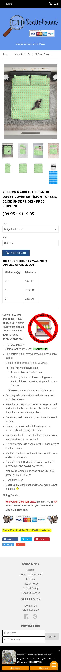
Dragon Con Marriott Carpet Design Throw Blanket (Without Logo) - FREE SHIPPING (36, 660)
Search (31, 570)
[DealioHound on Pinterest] (34, 617)
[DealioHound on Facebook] (26, 617)
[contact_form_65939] (54, 665)
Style (4, 223)
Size (4, 237)
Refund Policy (30, 588)
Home (5, 54)
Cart (56, 3)
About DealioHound (31, 574)
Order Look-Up (30, 609)
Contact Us (30, 605)
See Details (15, 668)
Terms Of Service (30, 593)
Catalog (30, 579)
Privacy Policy (30, 583)
